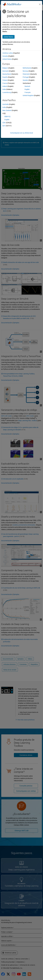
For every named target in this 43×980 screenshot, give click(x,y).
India (4, 107)
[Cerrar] (39, 4)
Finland (4, 80)
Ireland (4, 86)
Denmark (5, 71)
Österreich (26, 74)
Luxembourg (6, 92)
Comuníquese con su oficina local (21, 133)
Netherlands (27, 68)
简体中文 (7, 116)
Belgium (5, 68)
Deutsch (27, 86)
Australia (5, 104)
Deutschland (6, 74)
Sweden (25, 80)
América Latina (7, 53)
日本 (4, 122)
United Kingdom (28, 95)
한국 (4, 126)
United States (7, 59)
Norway (25, 71)
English (27, 89)
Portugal (26, 77)
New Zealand (6, 110)
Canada (5, 56)
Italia (4, 89)
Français (28, 92)
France (4, 83)
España (5, 77)
